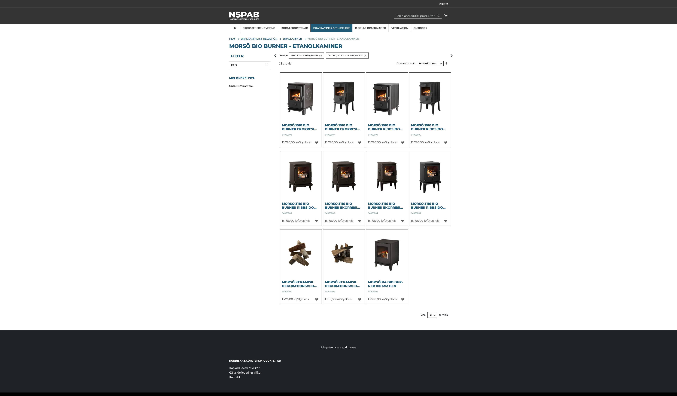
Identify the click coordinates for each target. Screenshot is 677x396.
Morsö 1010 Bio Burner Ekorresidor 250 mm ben (341, 127)
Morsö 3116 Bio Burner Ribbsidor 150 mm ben (299, 206)
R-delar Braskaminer (370, 28)
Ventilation (399, 28)
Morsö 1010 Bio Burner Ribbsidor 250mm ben (428, 127)
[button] (316, 142)
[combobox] (418, 16)
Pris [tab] (234, 65)
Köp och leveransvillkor (244, 368)
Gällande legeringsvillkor (245, 372)
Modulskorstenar (294, 28)
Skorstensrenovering (259, 28)
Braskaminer (293, 38)
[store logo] (244, 16)
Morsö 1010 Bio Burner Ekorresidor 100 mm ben (298, 127)
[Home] (234, 28)
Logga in (443, 3)
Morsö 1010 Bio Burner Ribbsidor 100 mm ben (385, 127)
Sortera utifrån (406, 63)
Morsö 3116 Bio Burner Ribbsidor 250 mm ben (428, 206)
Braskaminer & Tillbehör (331, 28)
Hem (232, 38)
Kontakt (234, 377)
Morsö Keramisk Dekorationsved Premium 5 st (341, 284)
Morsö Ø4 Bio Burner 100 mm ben (385, 284)
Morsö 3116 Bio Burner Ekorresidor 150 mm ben (341, 206)
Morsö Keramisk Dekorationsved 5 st (299, 284)
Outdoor (420, 28)
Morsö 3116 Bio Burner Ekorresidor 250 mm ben (384, 206)
